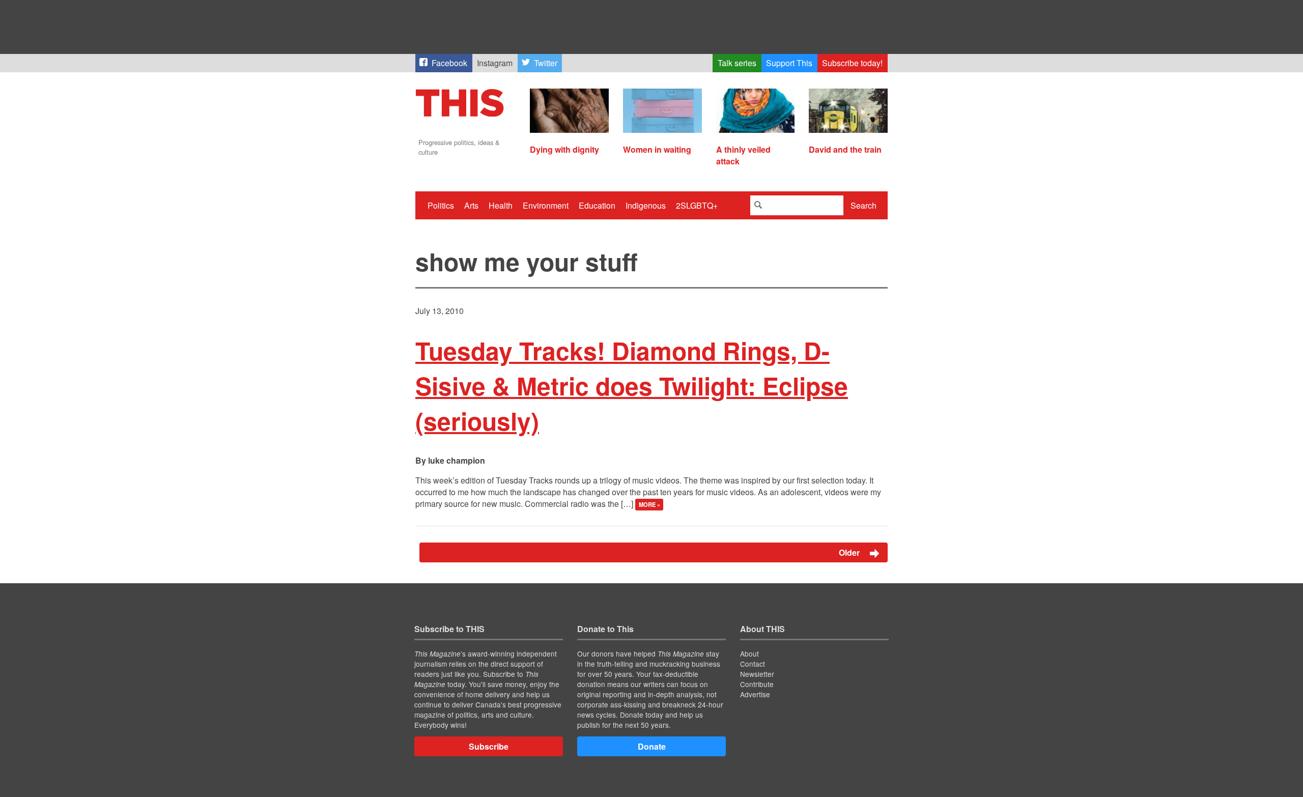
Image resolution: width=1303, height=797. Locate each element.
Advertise (755, 694)
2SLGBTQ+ (697, 205)
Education (597, 205)
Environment (546, 205)
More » (649, 504)
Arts (471, 205)
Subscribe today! (852, 63)
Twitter (545, 63)
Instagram (495, 63)
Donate (652, 746)
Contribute (757, 684)
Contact (752, 664)
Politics (441, 205)
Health (501, 205)
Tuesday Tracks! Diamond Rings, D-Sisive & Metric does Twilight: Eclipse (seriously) (631, 385)
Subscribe (488, 746)
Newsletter (757, 674)
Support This (789, 63)
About (749, 653)
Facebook (449, 63)
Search (863, 205)
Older (850, 552)
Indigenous (646, 205)
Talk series (737, 63)
